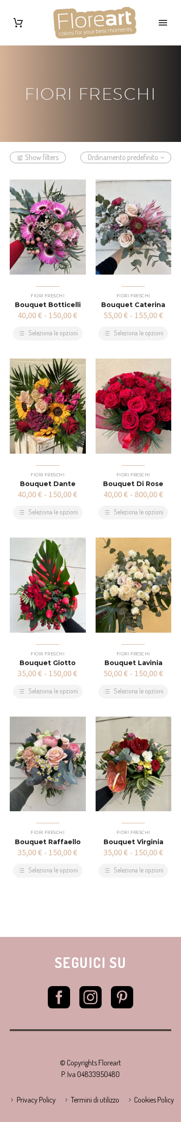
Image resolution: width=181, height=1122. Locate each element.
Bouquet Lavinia (133, 663)
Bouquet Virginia (133, 842)
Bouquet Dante (48, 484)
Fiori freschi (48, 295)
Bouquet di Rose (133, 484)
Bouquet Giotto (47, 663)
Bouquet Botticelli (48, 305)
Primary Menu (163, 23)
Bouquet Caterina (133, 305)
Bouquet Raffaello (48, 842)
